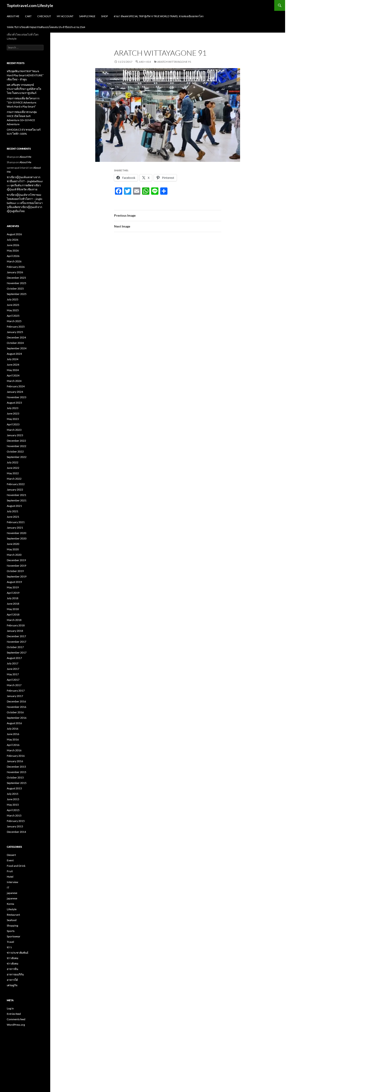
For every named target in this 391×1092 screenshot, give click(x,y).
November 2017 (16, 641)
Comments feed (16, 1019)
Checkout (44, 16)
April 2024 (13, 375)
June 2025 (13, 305)
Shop (104, 16)
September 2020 (16, 538)
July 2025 (12, 299)
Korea (10, 903)
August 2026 (14, 234)
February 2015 (16, 821)
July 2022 (12, 462)
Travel (10, 942)
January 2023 (15, 435)
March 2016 (14, 750)
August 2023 (14, 402)
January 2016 (15, 761)
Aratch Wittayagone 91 (174, 61)
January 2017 (15, 696)
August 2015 (14, 788)
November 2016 (16, 707)
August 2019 (14, 582)
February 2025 (16, 326)
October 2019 (15, 571)
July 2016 (12, 728)
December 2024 (16, 337)
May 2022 (13, 473)
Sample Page (87, 16)
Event (10, 860)
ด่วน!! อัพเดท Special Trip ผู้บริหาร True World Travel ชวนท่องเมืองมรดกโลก (159, 16)
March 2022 (14, 478)
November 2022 (16, 446)
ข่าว (9, 947)
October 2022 (15, 451)
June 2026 (13, 245)
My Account (65, 16)
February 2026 (16, 266)
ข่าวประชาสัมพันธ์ (17, 952)
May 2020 (13, 549)
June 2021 (13, 516)
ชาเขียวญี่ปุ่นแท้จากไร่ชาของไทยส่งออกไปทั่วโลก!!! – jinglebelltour (25, 199)
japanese (12, 893)
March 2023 (14, 429)
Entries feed (14, 1013)
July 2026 (12, 239)
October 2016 (15, 712)
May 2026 (13, 250)
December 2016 (16, 701)
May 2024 (13, 370)
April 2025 (13, 315)
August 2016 (14, 723)
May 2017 (13, 674)
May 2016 (13, 739)
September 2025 (16, 294)
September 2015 (16, 783)
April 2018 (13, 614)
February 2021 (16, 522)
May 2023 (13, 419)
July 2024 (12, 359)
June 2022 (13, 467)
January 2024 (15, 391)
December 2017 (16, 636)
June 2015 (13, 799)
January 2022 (15, 489)
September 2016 (16, 717)
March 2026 (14, 261)
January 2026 (15, 272)
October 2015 (15, 777)
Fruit (10, 871)
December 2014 (16, 831)
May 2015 (13, 804)
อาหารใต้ (12, 980)
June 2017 (13, 669)
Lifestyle (12, 909)
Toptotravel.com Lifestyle (30, 5)
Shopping (12, 925)
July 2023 (12, 408)
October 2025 (15, 288)
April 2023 (13, 424)
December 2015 (16, 766)
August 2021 (14, 506)
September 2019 (16, 576)
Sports (10, 931)
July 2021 (12, 511)
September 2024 (16, 348)
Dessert (11, 855)
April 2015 (13, 810)
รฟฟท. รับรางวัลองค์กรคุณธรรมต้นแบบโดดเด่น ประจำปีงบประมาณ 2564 (46, 27)
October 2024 (15, 343)
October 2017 (15, 647)
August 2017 (14, 658)
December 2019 (16, 560)
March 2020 (14, 554)
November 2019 (16, 565)
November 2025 (16, 283)
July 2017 (12, 663)
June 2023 (13, 413)
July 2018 (12, 598)
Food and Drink (16, 865)
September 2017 (16, 652)
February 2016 (16, 755)
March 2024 (14, 381)
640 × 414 (145, 61)
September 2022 (16, 457)
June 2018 (13, 603)
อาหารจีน (12, 969)
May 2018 (13, 609)
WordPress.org (16, 1024)
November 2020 (16, 533)
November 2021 (16, 495)
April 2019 (13, 592)
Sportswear (13, 936)
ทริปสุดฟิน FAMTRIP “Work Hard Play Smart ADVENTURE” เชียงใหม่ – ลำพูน (25, 75)
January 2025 (15, 332)
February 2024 (16, 386)
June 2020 (13, 544)
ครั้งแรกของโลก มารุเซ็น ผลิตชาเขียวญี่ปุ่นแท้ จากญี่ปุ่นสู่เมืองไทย (25, 207)
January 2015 (15, 826)
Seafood (12, 920)
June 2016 (13, 734)
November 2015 (16, 772)
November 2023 (16, 397)
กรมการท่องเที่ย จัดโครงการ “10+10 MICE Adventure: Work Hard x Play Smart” (23, 102)
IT (8, 887)
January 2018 (15, 630)
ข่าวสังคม (12, 958)
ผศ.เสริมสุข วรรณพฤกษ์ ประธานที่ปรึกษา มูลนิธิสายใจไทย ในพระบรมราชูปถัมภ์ (24, 89)
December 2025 (16, 277)
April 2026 (13, 256)
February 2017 (16, 690)
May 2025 (13, 310)
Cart (28, 16)
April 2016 (13, 745)
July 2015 (12, 793)
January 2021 (15, 527)
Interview (12, 882)
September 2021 (16, 500)
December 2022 (16, 440)
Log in (10, 1008)
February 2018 (16, 625)
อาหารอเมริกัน (15, 974)
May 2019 (13, 587)
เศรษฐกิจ (12, 985)
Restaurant (13, 914)
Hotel (10, 876)
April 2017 (13, 679)
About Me (13, 16)
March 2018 (14, 620)
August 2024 (14, 353)
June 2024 (13, 364)
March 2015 (14, 815)
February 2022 (16, 484)
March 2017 (14, 685)
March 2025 (14, 321)
